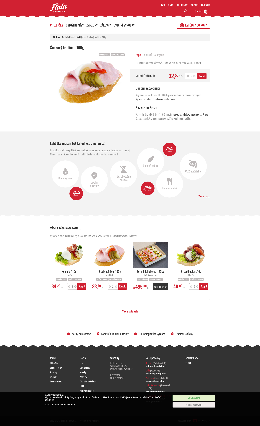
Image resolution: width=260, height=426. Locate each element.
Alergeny (159, 55)
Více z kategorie (130, 311)
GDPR (82, 386)
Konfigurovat (160, 287)
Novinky (195, 5)
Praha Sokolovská (153, 385)
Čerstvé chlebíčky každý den (74, 37)
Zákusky (105, 25)
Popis (138, 55)
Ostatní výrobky (124, 25)
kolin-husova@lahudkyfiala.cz (156, 373)
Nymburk (149, 363)
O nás (170, 5)
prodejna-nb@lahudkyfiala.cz (156, 366)
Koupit (202, 76)
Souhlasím (194, 398)
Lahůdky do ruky (196, 25)
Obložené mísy (75, 25)
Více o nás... (204, 196)
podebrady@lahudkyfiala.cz (155, 381)
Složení (148, 55)
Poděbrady (150, 378)
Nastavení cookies (87, 390)
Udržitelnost (182, 5)
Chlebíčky (56, 25)
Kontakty (205, 5)
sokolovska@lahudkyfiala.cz (155, 391)
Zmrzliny (92, 25)
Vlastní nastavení (194, 405)
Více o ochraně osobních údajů (60, 405)
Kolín (148, 370)
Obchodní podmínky (87, 381)
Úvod (163, 5)
